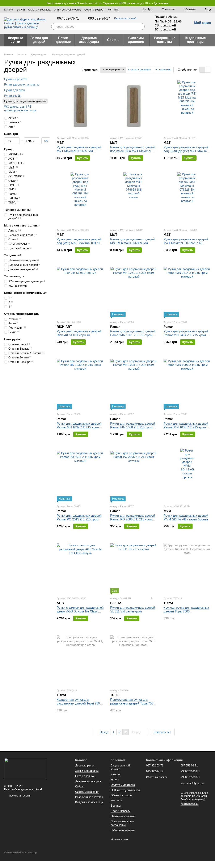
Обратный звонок (156, 777)
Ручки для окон (14, 90)
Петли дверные (63, 39)
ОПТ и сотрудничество (67, 9)
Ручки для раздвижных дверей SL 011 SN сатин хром (132, 609)
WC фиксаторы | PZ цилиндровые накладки (20, 108)
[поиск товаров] (141, 26)
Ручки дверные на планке (21, 84)
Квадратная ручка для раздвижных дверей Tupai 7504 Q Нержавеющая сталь (79, 703)
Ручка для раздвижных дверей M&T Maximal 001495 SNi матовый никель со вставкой (79, 151)
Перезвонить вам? (125, 18)
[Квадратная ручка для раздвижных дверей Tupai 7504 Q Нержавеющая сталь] (80, 659)
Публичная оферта (123, 830)
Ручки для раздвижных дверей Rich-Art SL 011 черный (79, 333)
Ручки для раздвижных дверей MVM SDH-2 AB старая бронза (186, 517)
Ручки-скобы (12, 95)
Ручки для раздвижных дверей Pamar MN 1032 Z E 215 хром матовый (79, 427)
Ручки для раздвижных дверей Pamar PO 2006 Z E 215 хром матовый (132, 519)
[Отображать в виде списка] (208, 69)
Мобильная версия (19, 795)
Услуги (21, 9)
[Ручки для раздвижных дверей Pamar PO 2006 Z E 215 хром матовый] (133, 475)
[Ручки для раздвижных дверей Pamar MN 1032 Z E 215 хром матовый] (80, 382)
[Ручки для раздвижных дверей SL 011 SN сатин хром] (133, 567)
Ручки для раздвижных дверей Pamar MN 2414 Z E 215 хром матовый (186, 335)
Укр (144, 9)
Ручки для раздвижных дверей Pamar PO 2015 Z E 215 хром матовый (79, 519)
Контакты (113, 9)
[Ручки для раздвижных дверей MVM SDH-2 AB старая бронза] (187, 475)
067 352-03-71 (68, 18)
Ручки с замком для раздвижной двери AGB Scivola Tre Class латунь (80, 611)
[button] (211, 3)
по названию (163, 69)
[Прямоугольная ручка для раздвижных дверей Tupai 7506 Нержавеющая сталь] (133, 659)
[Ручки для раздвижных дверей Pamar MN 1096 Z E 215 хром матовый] (187, 382)
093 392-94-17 (99, 18)
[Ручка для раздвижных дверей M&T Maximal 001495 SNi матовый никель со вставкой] (80, 106)
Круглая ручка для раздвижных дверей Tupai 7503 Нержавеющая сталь (186, 611)
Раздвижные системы (164, 39)
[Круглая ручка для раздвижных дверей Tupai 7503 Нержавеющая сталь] (187, 567)
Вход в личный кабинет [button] (120, 767)
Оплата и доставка (39, 9)
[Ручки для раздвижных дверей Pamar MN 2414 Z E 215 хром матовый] (187, 290)
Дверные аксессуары (89, 39)
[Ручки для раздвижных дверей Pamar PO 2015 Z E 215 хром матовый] (80, 475)
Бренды (116, 805)
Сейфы (113, 40)
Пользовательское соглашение (122, 823)
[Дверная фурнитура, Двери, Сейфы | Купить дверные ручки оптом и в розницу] (25, 768)
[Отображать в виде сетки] (202, 69)
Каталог (9, 9)
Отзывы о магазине (123, 816)
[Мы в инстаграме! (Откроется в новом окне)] (136, 9)
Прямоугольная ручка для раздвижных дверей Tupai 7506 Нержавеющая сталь (132, 703)
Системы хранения (136, 39)
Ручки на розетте (16, 79)
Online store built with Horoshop (20, 852)
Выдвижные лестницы (195, 39)
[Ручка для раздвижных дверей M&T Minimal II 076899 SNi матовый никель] (133, 198)
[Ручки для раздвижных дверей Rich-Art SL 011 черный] (80, 290)
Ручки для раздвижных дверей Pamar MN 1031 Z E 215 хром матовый (132, 335)
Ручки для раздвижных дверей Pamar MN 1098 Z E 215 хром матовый (132, 427)
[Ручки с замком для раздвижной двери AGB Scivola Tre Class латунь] (80, 567)
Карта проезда (189, 803)
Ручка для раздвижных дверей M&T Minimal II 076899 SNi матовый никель (132, 243)
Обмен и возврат (94, 9)
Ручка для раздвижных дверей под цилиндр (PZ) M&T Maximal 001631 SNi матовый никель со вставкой (186, 152)
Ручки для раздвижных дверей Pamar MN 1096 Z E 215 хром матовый (186, 427)
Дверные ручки (15, 39)
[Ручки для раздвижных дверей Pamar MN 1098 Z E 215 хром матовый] (133, 382)
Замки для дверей (39, 39)
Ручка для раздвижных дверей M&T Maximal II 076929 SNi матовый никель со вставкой (186, 243)
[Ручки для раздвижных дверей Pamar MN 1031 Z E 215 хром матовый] (133, 290)
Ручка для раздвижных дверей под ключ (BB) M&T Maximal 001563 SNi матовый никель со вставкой (132, 152)
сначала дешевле (139, 69)
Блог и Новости (120, 810)
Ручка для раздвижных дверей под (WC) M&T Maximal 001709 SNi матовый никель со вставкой (79, 244)
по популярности (113, 69)
